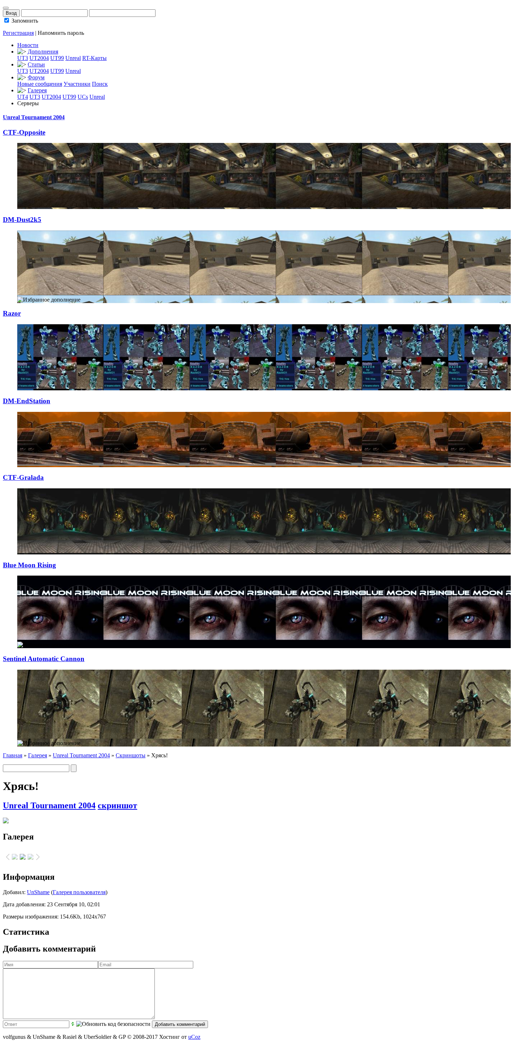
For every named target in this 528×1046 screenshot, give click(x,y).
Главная (12, 755)
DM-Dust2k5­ (22, 219)
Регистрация (18, 33)
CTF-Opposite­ (24, 132)
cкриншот (117, 805)
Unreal (73, 58)
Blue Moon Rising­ (29, 565)
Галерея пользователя (79, 892)
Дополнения (43, 51)
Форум (36, 77)
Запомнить (24, 21)
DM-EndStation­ (26, 401)
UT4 (22, 97)
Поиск (100, 84)
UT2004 (39, 58)
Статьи (36, 64)
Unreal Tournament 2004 (34, 117)
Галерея (37, 90)
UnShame (38, 892)
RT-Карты (94, 58)
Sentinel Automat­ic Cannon (43, 659)
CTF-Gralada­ (23, 477)
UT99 (57, 58)
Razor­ (12, 313)
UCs (83, 97)
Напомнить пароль (61, 33)
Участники (77, 84)
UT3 (22, 58)
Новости (27, 45)
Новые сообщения (39, 84)
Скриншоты (130, 755)
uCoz (194, 1037)
